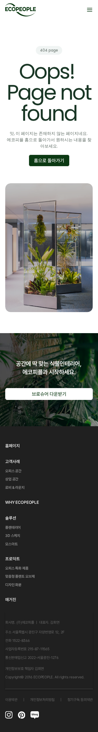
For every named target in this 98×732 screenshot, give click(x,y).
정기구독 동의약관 (80, 700)
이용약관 (11, 700)
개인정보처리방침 (42, 700)
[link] (12, 462)
